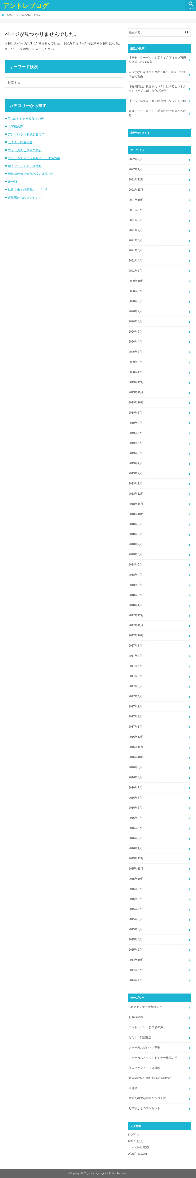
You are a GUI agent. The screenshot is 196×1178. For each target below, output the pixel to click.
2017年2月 (135, 716)
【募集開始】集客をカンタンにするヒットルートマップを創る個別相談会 (157, 88)
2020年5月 (135, 331)
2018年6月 (135, 554)
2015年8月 (135, 898)
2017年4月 (135, 696)
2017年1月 (135, 726)
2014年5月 (135, 969)
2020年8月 (135, 301)
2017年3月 (135, 706)
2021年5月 (135, 250)
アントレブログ (26, 5)
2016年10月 (136, 757)
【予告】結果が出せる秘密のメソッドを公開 (157, 100)
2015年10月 (136, 878)
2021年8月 (135, 220)
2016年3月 (135, 828)
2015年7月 (135, 909)
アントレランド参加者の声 (26, 134)
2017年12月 (136, 615)
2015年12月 (136, 858)
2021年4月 (135, 260)
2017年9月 (135, 645)
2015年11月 (136, 868)
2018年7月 (135, 544)
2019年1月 (135, 483)
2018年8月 (135, 534)
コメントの (138, 1147)
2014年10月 (136, 959)
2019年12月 (136, 382)
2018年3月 (135, 584)
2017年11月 (136, 625)
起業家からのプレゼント (25, 197)
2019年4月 (135, 463)
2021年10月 (136, 199)
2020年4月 (135, 341)
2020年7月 (135, 311)
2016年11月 (136, 746)
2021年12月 (136, 179)
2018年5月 (135, 564)
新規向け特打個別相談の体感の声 (31, 173)
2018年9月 (135, 524)
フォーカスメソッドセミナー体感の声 (34, 158)
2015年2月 (135, 949)
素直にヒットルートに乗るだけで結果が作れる (157, 113)
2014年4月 (135, 980)
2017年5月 (135, 686)
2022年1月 (135, 169)
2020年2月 (135, 361)
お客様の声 (15, 126)
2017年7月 (135, 665)
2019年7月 (135, 432)
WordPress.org (137, 1153)
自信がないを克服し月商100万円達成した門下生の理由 (157, 74)
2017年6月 (135, 676)
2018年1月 (135, 605)
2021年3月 (135, 270)
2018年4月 (135, 574)
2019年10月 (136, 402)
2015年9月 (135, 888)
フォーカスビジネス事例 (25, 150)
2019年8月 (135, 422)
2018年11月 (136, 503)
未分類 (12, 181)
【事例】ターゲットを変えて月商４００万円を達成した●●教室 (157, 59)
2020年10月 (136, 280)
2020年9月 (135, 291)
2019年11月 (136, 392)
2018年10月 (136, 514)
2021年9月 (135, 209)
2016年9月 (135, 767)
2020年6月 (135, 321)
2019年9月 (135, 412)
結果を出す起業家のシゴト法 (28, 189)
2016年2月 (135, 838)
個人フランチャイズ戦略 (25, 166)
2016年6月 (135, 797)
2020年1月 (135, 372)
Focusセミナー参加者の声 (26, 118)
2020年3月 (135, 351)
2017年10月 (136, 635)
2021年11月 (136, 189)
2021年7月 (135, 230)
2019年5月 (135, 453)
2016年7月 (135, 787)
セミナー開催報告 (20, 142)
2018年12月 (136, 493)
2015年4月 (135, 939)
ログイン (133, 1134)
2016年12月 (136, 736)
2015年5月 (135, 929)
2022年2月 (135, 159)
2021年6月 (135, 240)
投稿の (135, 1141)
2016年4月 (135, 817)
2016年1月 (135, 848)
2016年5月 (135, 807)
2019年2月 (135, 473)
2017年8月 (135, 655)
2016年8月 (135, 777)
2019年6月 (135, 442)
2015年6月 (135, 919)
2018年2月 (135, 595)
